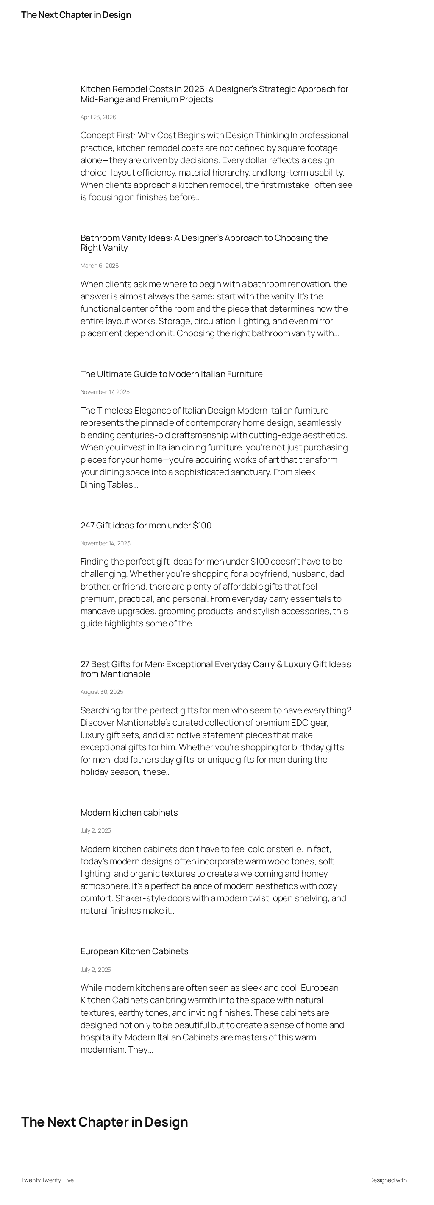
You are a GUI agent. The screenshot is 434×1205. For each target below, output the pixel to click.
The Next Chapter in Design (76, 14)
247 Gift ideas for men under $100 (146, 525)
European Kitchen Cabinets (135, 951)
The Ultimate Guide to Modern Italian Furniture (172, 374)
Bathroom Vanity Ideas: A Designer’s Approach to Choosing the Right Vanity (204, 243)
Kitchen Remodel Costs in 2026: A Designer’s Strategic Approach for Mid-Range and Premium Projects (214, 94)
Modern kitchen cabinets (129, 812)
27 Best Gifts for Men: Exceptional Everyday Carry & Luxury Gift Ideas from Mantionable (216, 669)
